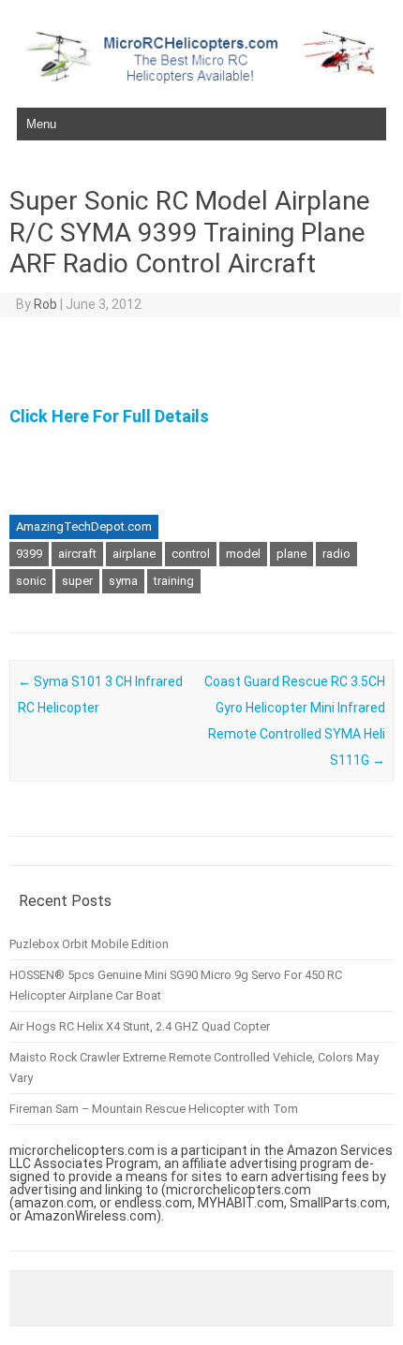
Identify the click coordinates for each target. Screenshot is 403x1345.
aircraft (77, 554)
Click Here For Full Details (109, 416)
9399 (29, 554)
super (77, 581)
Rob (45, 304)
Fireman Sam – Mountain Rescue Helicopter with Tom (153, 1109)
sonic (31, 581)
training (174, 581)
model (243, 554)
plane (291, 554)
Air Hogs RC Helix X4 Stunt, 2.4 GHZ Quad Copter (139, 1026)
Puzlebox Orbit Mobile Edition (89, 944)
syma (123, 581)
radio (336, 554)
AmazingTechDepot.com (84, 526)
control (191, 554)
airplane (134, 554)
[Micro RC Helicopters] (201, 78)
